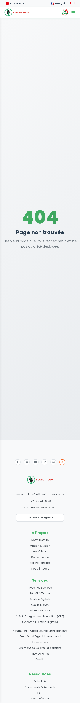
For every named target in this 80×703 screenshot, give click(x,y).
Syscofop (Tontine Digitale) (40, 622)
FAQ (40, 693)
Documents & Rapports (40, 687)
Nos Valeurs (40, 551)
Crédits (40, 659)
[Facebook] (18, 462)
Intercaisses (40, 642)
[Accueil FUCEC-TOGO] (16, 12)
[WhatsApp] (53, 462)
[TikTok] (44, 462)
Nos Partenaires (40, 563)
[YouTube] (36, 462)
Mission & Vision (40, 546)
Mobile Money (40, 605)
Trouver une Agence (40, 517)
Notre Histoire (40, 540)
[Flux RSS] (62, 462)
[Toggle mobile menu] (73, 12)
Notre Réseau (40, 698)
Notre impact (40, 568)
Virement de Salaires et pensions (40, 648)
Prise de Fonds (40, 654)
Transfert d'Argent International (40, 636)
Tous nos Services (40, 587)
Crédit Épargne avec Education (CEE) (40, 616)
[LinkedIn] (27, 462)
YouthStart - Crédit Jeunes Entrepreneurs (40, 631)
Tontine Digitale (40, 599)
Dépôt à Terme (40, 593)
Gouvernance (40, 557)
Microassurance (40, 610)
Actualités (40, 681)
